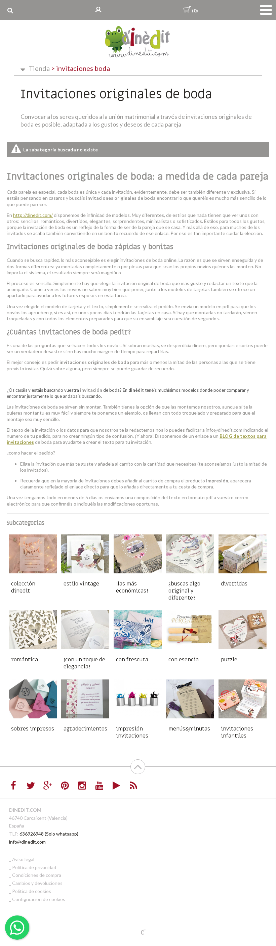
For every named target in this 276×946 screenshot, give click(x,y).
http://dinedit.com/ (33, 215)
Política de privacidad (34, 867)
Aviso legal (23, 859)
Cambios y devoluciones (37, 883)
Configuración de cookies (38, 899)
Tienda (39, 68)
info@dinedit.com (27, 842)
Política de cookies (31, 891)
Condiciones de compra (36, 875)
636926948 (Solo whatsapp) (48, 834)
